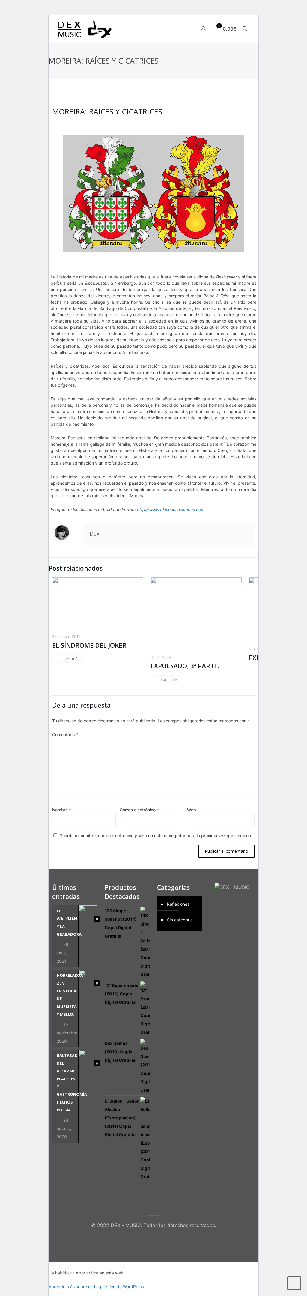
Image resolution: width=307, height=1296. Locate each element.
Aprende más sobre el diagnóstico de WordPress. (97, 1286)
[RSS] (165, 1237)
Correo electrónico (139, 809)
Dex (94, 533)
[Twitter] (149, 1237)
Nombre (61, 809)
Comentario (65, 734)
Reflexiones (178, 904)
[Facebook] (141, 1237)
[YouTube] (157, 1237)
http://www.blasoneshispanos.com (170, 509)
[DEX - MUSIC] (85, 28)
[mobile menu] (182, 29)
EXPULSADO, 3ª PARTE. (185, 666)
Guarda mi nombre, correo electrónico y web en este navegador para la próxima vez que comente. (156, 835)
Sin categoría (180, 919)
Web (191, 809)
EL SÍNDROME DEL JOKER (89, 645)
